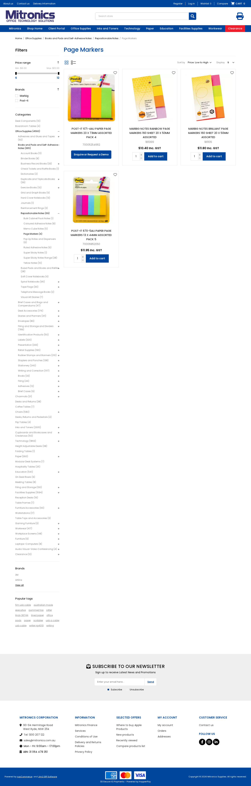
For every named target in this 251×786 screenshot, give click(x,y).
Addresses (164, 736)
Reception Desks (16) (26, 497)
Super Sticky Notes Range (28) (40, 257)
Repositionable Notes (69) (35, 213)
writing (50, 625)
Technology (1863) (25, 440)
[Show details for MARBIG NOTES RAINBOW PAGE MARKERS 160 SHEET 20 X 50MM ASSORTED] (149, 96)
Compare (222, 3)
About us (8, 3)
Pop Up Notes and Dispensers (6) (40, 240)
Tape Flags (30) (29, 286)
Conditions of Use (86, 736)
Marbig (24, 96)
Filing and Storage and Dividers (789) (35, 328)
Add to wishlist (115, 72)
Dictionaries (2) (29, 173)
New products (125, 735)
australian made (43, 605)
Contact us (23, 3)
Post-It (24, 100)
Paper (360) (21, 456)
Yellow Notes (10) (33, 262)
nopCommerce (24, 776)
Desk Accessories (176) (30, 310)
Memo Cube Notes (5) (36, 228)
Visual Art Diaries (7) (32, 297)
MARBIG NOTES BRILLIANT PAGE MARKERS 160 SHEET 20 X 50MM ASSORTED (208, 133)
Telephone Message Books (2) (37, 292)
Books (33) (24, 375)
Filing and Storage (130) (28, 487)
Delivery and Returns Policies (88, 744)
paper (27, 620)
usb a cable (52, 620)
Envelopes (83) (26, 321)
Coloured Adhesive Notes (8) (39, 223)
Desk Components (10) (27, 120)
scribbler (38, 620)
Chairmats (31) (23, 396)
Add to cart (156, 156)
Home (18, 38)
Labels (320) (25, 339)
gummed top (36, 610)
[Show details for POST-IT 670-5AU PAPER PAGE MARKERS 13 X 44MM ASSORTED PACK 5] (91, 198)
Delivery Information (44, 3)
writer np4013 (36, 625)
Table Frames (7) (24, 502)
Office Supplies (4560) (27, 131)
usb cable (20, 625)
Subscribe (116, 689)
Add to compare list (115, 83)
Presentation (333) (28, 344)
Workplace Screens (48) (28, 533)
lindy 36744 (21, 615)
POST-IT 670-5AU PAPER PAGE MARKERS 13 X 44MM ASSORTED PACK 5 (91, 235)
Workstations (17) (24, 513)
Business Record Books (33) (36, 163)
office (49, 615)
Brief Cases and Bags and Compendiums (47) (33, 304)
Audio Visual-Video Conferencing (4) (36, 549)
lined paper (37, 615)
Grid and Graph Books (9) (35, 192)
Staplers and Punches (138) (33, 360)
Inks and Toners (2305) (28, 427)
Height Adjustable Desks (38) (31, 446)
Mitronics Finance (86, 725)
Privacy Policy (83, 752)
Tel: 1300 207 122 (34, 735)
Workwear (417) (23, 528)
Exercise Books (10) (31, 187)
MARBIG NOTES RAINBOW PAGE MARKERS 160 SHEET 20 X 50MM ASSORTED (150, 133)
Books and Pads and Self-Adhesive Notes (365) (38, 146)
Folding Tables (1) (25, 451)
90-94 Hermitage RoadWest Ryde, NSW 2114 (38, 727)
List (73, 62)
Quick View (115, 78)
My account (165, 725)
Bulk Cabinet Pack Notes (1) (38, 218)
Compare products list (130, 746)
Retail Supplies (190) (29, 350)
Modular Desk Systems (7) (29, 461)
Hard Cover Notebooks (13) (35, 197)
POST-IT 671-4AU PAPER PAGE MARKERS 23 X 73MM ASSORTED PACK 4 (91, 133)
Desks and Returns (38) (28, 401)
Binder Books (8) (30, 158)
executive (20, 610)
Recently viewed (126, 740)
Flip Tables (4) (23, 422)
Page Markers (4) (33, 233)
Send (150, 682)
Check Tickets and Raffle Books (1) (40, 168)
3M (16, 574)
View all (19, 585)
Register (177, 3)
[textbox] (142, 16)
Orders (162, 731)
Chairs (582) (22, 411)
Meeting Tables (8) (25, 482)
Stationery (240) (27, 365)
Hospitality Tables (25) (27, 466)
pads (18, 620)
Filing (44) (23, 381)
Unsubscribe (137, 689)
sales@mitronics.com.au (39, 740)
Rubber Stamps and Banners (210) (37, 355)
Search (192, 16)
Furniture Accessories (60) (29, 507)
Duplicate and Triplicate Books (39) (38, 180)
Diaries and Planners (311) (32, 315)
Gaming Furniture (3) (27, 523)
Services (80, 731)
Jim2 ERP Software (47, 776)
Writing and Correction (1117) (33, 370)
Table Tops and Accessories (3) (33, 518)
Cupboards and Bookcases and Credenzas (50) (33, 434)
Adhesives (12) (26, 386)
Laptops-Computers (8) (28, 543)
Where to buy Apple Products (129, 727)
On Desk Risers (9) (25, 477)
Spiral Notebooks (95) (33, 281)
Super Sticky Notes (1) (35, 252)
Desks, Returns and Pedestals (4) (33, 417)
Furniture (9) (22, 538)
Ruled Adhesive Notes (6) (37, 247)
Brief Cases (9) (26, 391)
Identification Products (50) (33, 334)
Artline (18, 580)
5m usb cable (23, 605)
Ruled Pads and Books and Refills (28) (39, 269)
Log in (191, 3)
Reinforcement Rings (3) (34, 208)
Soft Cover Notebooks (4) (35, 276)
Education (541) (24, 471)
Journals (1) (27, 202)
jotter (49, 610)
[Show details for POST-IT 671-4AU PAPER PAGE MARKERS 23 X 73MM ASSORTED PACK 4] (91, 96)
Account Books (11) (31, 153)
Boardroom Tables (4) (27, 126)
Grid (66, 62)
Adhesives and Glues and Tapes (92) (36, 138)
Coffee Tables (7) (24, 406)
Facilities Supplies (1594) (29, 492)
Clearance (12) (23, 554)
